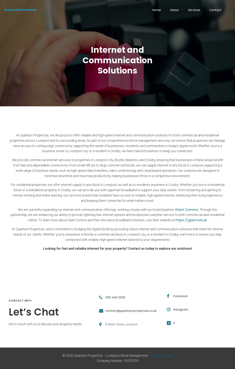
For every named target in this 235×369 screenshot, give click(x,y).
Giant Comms (186, 209)
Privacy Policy (162, 355)
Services (194, 10)
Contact (215, 10)
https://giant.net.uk (191, 220)
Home (156, 10)
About (174, 10)
